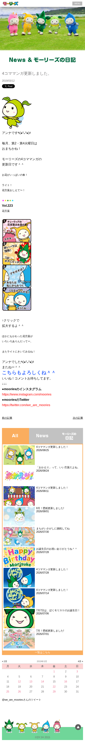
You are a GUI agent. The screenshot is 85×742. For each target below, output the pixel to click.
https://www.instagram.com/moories (26, 394)
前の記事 (7, 417)
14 (42, 681)
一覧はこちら (42, 652)
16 (65, 681)
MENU (77, 3)
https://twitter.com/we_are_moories (26, 405)
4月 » (80, 661)
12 (19, 681)
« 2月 (4, 661)
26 (19, 691)
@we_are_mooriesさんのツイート (21, 699)
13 (30, 681)
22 (54, 686)
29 (54, 691)
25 (7, 691)
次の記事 (78, 417)
